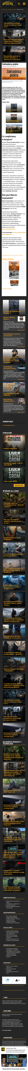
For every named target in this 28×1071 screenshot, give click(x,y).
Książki (14, 9)
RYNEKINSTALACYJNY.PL (9, 945)
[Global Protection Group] (11, 980)
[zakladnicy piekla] (14, 270)
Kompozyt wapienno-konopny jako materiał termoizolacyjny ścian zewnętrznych (12, 932)
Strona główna (4, 9)
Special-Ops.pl (7, 3)
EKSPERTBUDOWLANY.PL (9, 912)
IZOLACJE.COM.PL (8, 927)
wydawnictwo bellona (9, 255)
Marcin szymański (19, 255)
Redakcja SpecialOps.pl (6, 66)
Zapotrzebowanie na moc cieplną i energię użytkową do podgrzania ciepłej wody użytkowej (13, 953)
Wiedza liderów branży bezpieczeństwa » (14, 1069)
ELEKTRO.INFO (7, 962)
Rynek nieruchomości (10, 905)
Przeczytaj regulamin (6, 1030)
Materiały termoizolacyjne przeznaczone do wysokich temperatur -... (12, 936)
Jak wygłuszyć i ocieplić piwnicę (12, 903)
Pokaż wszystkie (19, 485)
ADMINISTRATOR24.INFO (9, 897)
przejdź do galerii (7, 288)
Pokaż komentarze (9, 425)
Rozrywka (10, 9)
